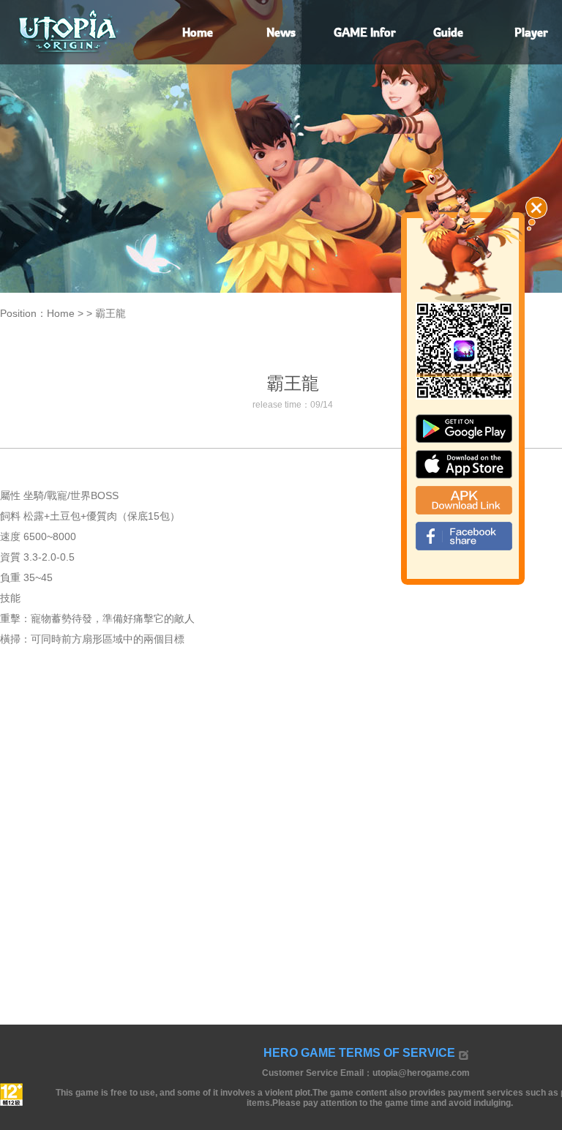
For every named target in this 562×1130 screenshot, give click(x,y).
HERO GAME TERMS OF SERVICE (359, 1053)
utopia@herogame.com (421, 1073)
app (464, 464)
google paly (464, 428)
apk (464, 500)
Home (61, 313)
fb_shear (464, 536)
